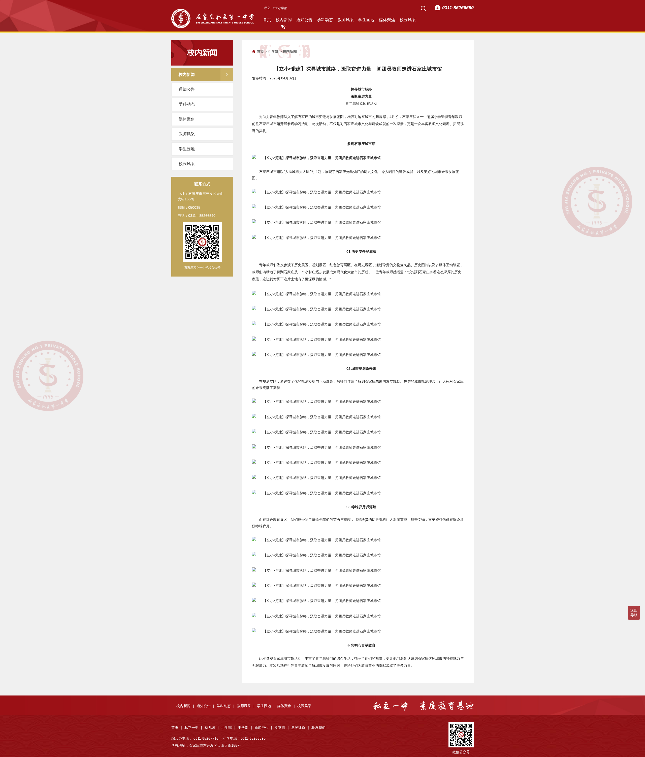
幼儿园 (212, 727)
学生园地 (366, 20)
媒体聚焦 (387, 20)
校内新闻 (284, 20)
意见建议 (300, 727)
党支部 (282, 727)
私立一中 (270, 8)
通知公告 (304, 20)
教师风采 (346, 20)
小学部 (273, 51)
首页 (267, 20)
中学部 (245, 727)
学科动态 (325, 20)
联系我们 (318, 727)
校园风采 (408, 20)
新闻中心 (263, 727)
